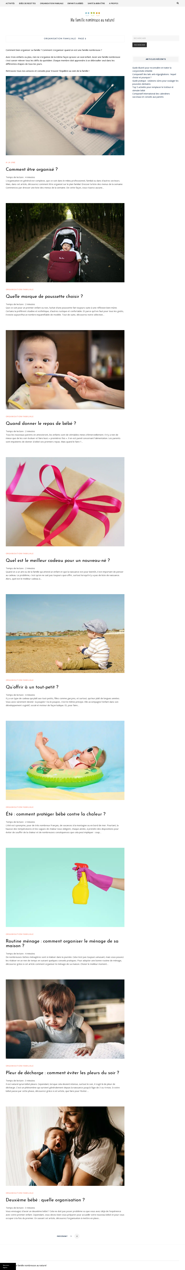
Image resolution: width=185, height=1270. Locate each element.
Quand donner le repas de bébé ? (41, 423)
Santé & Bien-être (96, 3)
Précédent (62, 1236)
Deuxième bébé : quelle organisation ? (45, 1200)
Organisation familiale (51, 3)
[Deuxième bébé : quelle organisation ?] (65, 1146)
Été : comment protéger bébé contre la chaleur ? (56, 814)
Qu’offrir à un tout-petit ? (32, 687)
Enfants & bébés (75, 3)
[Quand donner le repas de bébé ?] (65, 369)
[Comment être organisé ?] (65, 115)
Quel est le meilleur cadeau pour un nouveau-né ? (58, 560)
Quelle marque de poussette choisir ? (44, 296)
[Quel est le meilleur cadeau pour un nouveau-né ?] (65, 501)
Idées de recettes (27, 3)
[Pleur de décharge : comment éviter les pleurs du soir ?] (65, 1019)
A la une (10, 162)
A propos (113, 3)
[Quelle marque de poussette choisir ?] (65, 242)
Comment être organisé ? (32, 169)
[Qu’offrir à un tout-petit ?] (65, 633)
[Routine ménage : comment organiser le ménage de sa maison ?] (65, 887)
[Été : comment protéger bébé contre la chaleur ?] (65, 760)
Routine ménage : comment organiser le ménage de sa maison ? (62, 943)
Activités (10, 3)
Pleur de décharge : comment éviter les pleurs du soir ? (62, 1073)
